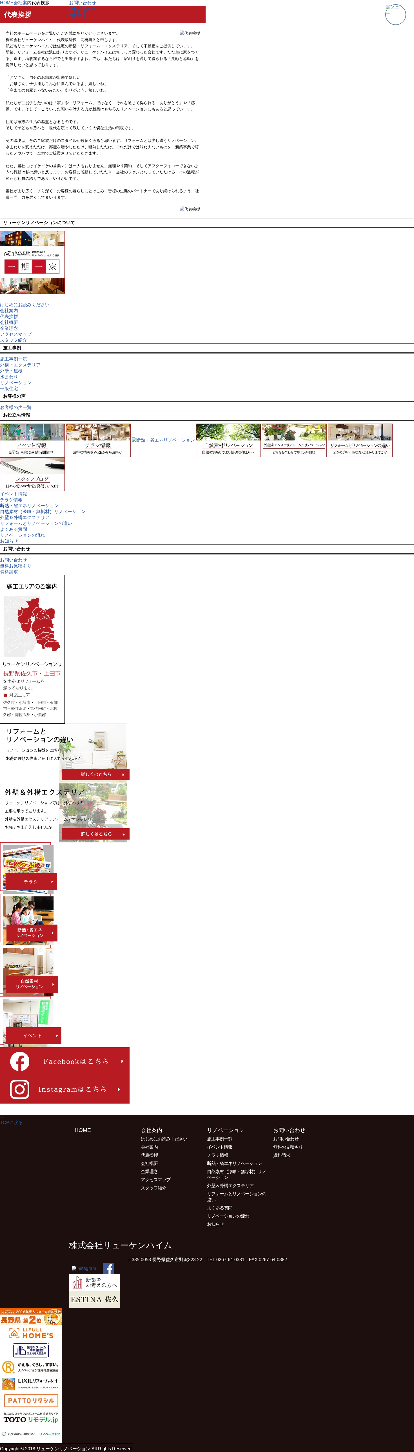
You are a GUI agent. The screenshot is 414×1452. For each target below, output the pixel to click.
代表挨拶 (9, 316)
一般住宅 (9, 388)
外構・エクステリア (20, 365)
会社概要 (9, 322)
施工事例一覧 (219, 1138)
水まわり (9, 376)
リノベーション (16, 382)
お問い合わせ (286, 1138)
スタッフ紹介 (153, 1187)
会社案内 (9, 310)
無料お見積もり (288, 1147)
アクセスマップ (16, 334)
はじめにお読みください (164, 1138)
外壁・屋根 (11, 370)
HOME (83, 1130)
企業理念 (9, 328)
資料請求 (281, 1155)
